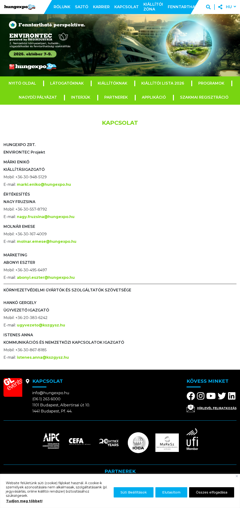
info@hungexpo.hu (50, 393)
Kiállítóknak (112, 83)
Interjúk (80, 97)
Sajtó (81, 7)
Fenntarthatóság (188, 7)
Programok (211, 83)
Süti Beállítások (133, 492)
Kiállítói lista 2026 (162, 83)
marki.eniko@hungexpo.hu (44, 184)
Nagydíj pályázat (38, 97)
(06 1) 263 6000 (46, 399)
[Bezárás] (237, 476)
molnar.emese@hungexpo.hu (46, 241)
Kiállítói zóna (153, 6)
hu (229, 7)
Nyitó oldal (22, 83)
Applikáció (154, 97)
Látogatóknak (67, 83)
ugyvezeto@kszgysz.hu (41, 325)
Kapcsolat (126, 7)
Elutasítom (171, 492)
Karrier (101, 7)
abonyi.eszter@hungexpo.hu (46, 277)
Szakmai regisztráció (204, 97)
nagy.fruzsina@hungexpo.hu (46, 217)
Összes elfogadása (211, 492)
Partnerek (116, 97)
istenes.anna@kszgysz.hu (43, 357)
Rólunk (62, 7)
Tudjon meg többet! (24, 501)
